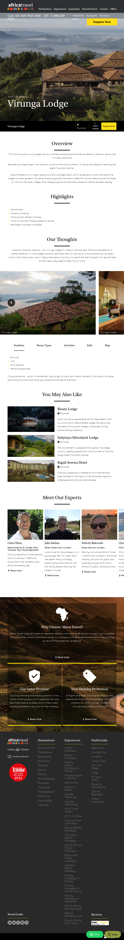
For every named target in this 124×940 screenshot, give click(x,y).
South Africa (46, 747)
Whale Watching (71, 803)
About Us (97, 747)
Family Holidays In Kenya (72, 878)
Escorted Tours (90, 9)
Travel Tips (98, 761)
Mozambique (46, 778)
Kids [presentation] (89, 345)
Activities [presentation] (69, 345)
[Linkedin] (14, 923)
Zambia (43, 765)
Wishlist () (78, 15)
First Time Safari (71, 810)
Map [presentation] (107, 345)
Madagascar (46, 791)
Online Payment (97, 793)
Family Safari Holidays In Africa (72, 766)
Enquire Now (102, 22)
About (75, 19)
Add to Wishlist (95, 127)
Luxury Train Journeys (73, 822)
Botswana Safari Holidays (71, 858)
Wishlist (96, 756)
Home (11, 96)
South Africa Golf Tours (73, 922)
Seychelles (45, 800)
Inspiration (74, 9)
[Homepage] (21, 7)
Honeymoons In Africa (73, 777)
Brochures (104, 15)
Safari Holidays (70, 749)
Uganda (43, 804)
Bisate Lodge (67, 409)
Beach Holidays (70, 756)
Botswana (44, 756)
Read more (16, 570)
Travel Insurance (97, 800)
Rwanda (20, 96)
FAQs (94, 772)
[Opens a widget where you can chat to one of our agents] (112, 934)
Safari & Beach (70, 788)
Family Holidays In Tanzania (72, 898)
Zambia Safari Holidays (70, 868)
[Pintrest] (22, 923)
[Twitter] (10, 923)
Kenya (42, 769)
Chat (97, 934)
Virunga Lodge (16, 126)
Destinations (45, 9)
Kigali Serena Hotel (72, 462)
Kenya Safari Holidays (73, 829)
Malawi (42, 774)
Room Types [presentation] (44, 345)
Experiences (60, 9)
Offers (113, 9)
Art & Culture (73, 816)
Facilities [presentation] (19, 345)
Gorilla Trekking (70, 796)
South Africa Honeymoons (73, 907)
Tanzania (44, 787)
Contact (104, 9)
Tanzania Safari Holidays (71, 837)
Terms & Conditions (98, 786)
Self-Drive (71, 782)
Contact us (98, 752)
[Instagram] (26, 923)
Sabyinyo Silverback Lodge (78, 437)
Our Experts (91, 15)
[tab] (19, 345)
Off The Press (96, 767)
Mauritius (44, 796)
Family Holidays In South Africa (73, 888)
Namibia (43, 761)
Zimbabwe (45, 752)
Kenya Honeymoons (73, 914)
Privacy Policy (96, 778)
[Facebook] (18, 923)
